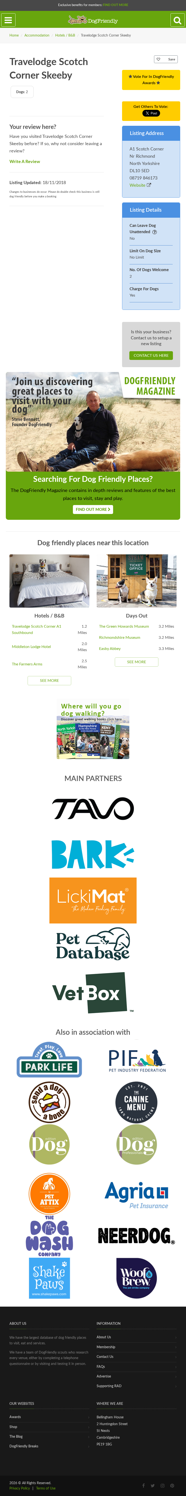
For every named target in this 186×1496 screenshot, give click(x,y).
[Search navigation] (177, 20)
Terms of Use (45, 1488)
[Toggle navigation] (8, 20)
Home (14, 35)
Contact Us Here (151, 355)
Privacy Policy (19, 1488)
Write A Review (24, 162)
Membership (106, 1347)
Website (138, 185)
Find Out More (115, 5)
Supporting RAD (109, 1386)
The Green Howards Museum (124, 626)
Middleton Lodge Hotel (31, 647)
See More (49, 681)
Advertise (104, 1376)
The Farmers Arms (27, 664)
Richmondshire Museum (119, 638)
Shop (13, 1427)
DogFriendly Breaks (23, 1446)
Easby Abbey (110, 649)
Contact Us (105, 1357)
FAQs (101, 1367)
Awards (15, 1417)
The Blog (16, 1436)
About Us (104, 1337)
